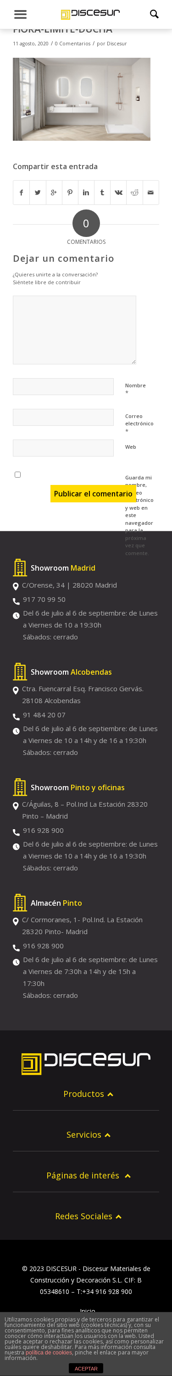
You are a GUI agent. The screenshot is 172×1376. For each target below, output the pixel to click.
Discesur (117, 43)
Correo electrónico (139, 424)
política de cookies (49, 1352)
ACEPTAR (86, 1368)
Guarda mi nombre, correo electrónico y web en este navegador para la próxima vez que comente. (139, 515)
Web (130, 446)
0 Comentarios (72, 43)
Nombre (135, 389)
